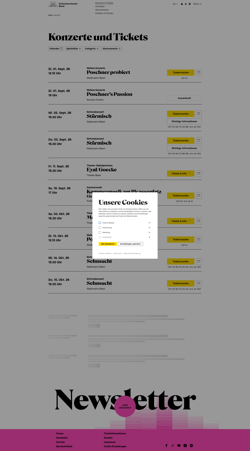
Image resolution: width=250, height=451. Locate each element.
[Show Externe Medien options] (149, 223)
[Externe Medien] (100, 223)
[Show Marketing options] (149, 232)
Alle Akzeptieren (108, 244)
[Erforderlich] (100, 237)
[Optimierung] (100, 227)
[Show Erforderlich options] (149, 237)
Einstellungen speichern (130, 244)
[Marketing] (100, 232)
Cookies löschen (105, 253)
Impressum (117, 253)
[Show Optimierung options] (149, 228)
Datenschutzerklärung (131, 253)
